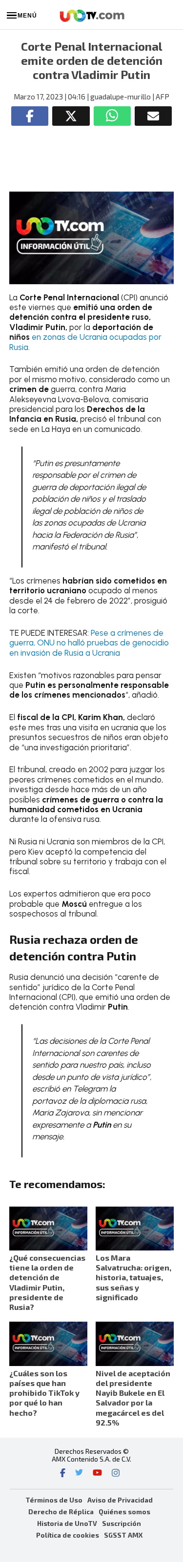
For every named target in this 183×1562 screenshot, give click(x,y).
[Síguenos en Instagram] (115, 1474)
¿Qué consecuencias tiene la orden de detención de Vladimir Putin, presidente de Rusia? (47, 1282)
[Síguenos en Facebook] (62, 1474)
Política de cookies (67, 1535)
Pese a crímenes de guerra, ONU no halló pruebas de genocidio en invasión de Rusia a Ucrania (89, 643)
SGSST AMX (123, 1535)
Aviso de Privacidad (120, 1500)
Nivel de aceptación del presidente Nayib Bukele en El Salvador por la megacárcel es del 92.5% (133, 1397)
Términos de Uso (53, 1500)
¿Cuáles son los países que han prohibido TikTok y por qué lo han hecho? (44, 1392)
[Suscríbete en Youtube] (97, 1474)
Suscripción (121, 1523)
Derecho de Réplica (61, 1511)
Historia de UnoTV (67, 1523)
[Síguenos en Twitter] (79, 1474)
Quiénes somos (124, 1511)
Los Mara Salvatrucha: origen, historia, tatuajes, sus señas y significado (133, 1277)
